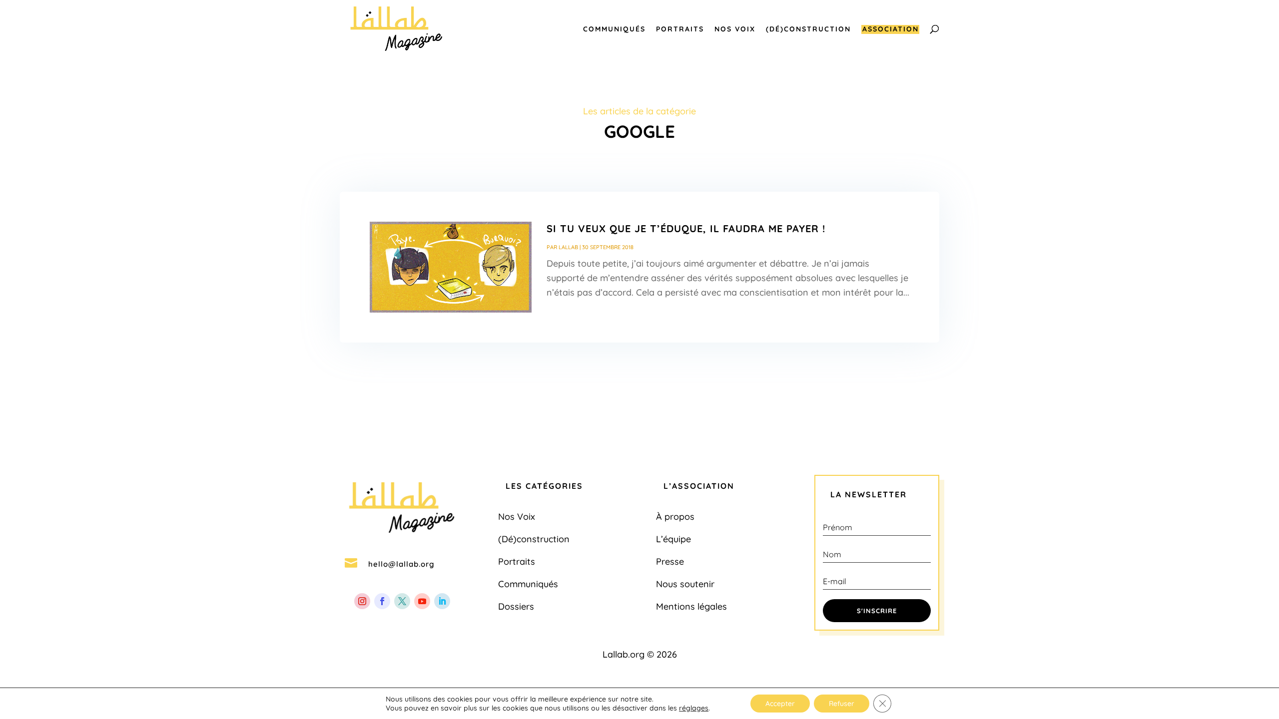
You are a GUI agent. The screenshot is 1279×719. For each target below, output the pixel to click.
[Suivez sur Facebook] (382, 601)
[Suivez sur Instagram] (362, 601)
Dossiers (516, 606)
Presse (670, 561)
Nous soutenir (685, 584)
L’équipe (673, 539)
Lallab (568, 247)
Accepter (780, 703)
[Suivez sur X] (402, 601)
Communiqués (614, 29)
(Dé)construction (808, 29)
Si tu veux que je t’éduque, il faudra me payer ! (686, 228)
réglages (693, 708)
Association (890, 29)
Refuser (841, 703)
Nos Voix (734, 29)
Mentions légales (691, 606)
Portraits (680, 29)
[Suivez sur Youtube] (422, 601)
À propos (675, 516)
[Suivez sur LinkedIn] (442, 601)
